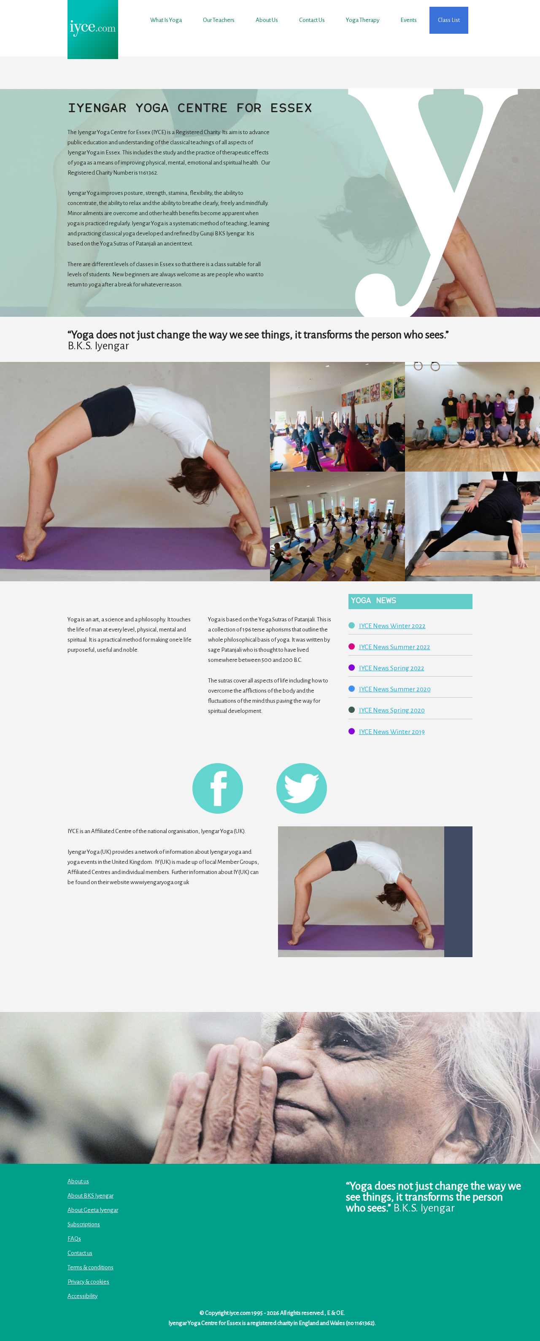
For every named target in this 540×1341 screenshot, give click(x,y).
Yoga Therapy (362, 20)
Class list (449, 20)
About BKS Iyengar (90, 1196)
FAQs (74, 1239)
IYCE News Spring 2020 (392, 710)
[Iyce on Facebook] (217, 788)
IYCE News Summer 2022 (394, 646)
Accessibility (82, 1296)
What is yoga (166, 20)
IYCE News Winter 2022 (392, 625)
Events (408, 20)
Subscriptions (84, 1224)
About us (267, 20)
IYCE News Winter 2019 (392, 731)
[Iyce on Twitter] (301, 788)
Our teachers (219, 20)
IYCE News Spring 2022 (391, 668)
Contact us (312, 20)
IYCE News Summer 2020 (395, 689)
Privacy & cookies (88, 1282)
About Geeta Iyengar (93, 1210)
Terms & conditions (90, 1267)
